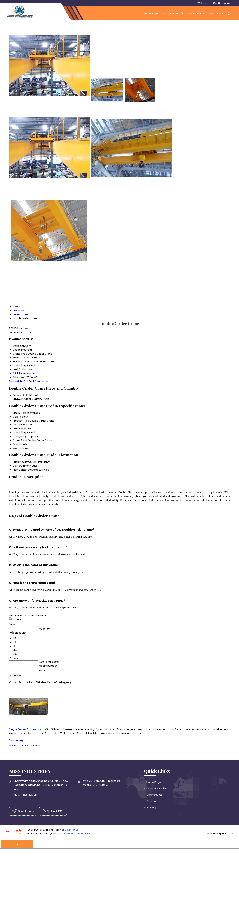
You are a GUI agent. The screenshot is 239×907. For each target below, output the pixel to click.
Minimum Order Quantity (27, 399)
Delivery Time (21, 465)
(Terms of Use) (73, 829)
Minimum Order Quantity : (81, 729)
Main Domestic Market (26, 469)
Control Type (21, 432)
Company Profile (173, 13)
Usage (17, 424)
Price (16, 395)
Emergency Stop (23, 436)
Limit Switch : (110, 733)
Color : (60, 733)
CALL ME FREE (32, 745)
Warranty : (200, 729)
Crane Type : (171, 729)
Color (16, 416)
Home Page (151, 13)
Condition (19, 444)
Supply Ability (21, 462)
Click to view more (24, 373)
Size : (84, 733)
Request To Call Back (21, 381)
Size (15, 413)
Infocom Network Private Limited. (75, 833)
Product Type (21, 420)
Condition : (219, 729)
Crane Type (20, 440)
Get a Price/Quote (20, 332)
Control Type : (110, 729)
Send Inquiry (42, 381)
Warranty (18, 448)
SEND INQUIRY (17, 745)
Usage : (131, 733)
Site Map (151, 807)
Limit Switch (20, 428)
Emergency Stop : (137, 729)
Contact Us (216, 13)
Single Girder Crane (22, 729)
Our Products (196, 13)
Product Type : (30, 733)
